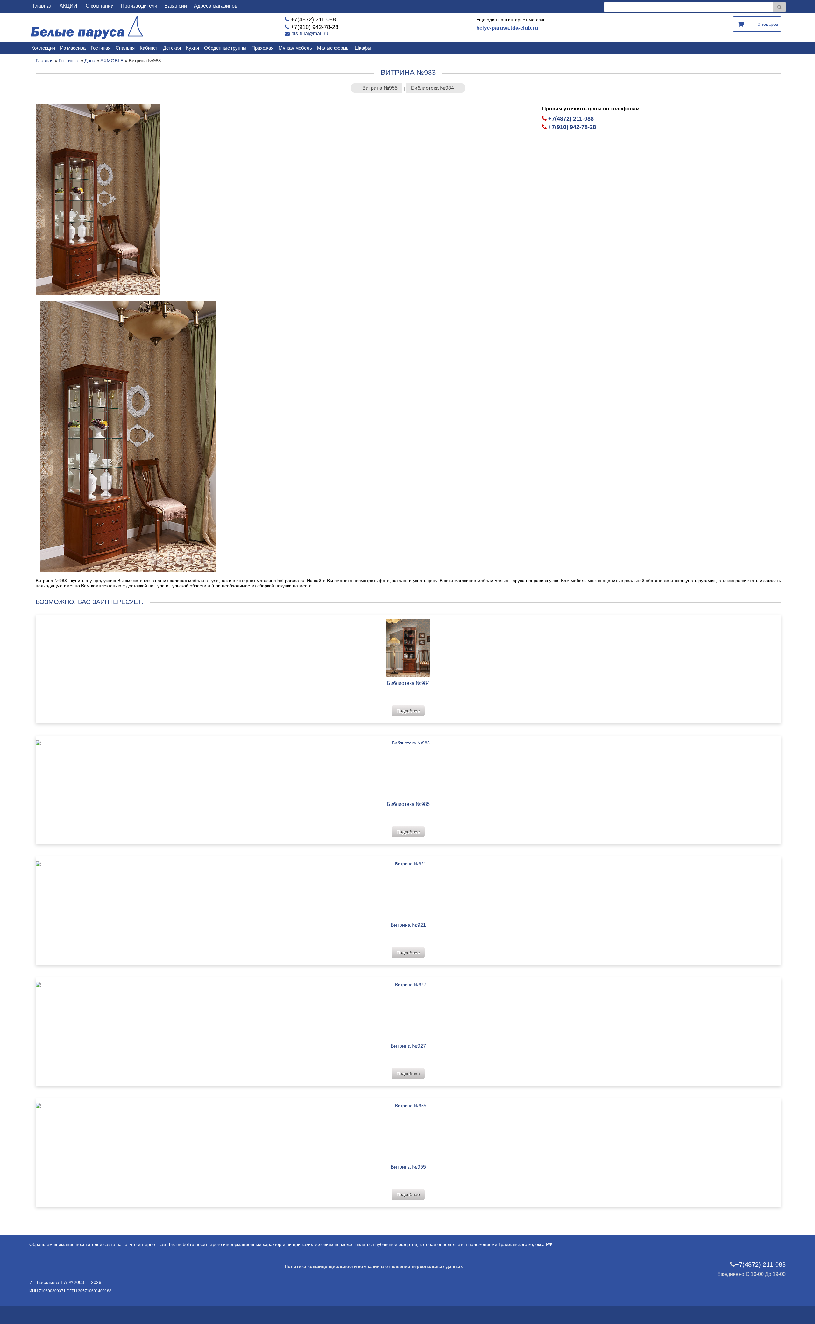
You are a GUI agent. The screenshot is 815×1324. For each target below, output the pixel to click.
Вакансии (175, 6)
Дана (89, 60)
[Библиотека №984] (408, 646)
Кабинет (149, 48)
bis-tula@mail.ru (309, 33)
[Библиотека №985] (408, 767)
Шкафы (363, 48)
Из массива (73, 48)
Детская (172, 48)
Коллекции (43, 48)
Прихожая (262, 48)
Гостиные (69, 60)
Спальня (125, 48)
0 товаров (768, 24)
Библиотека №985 (408, 804)
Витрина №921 (408, 925)
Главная (43, 6)
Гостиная (100, 48)
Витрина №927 (408, 1046)
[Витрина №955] (408, 1129)
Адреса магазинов (215, 6)
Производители (139, 6)
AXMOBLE (112, 60)
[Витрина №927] (408, 1008)
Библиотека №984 (432, 88)
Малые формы (333, 48)
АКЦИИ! (69, 6)
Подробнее (408, 710)
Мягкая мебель (295, 48)
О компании (100, 6)
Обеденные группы (225, 48)
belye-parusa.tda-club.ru (507, 28)
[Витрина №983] (98, 198)
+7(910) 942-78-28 (314, 27)
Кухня (192, 48)
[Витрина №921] (408, 887)
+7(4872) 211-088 (313, 19)
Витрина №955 (380, 88)
